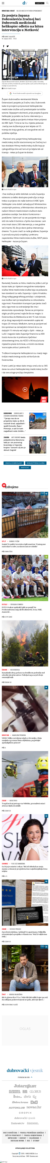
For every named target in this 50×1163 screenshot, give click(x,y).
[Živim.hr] (17, 1096)
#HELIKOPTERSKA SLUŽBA (36, 463)
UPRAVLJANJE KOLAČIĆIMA (25, 1148)
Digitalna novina (17, 1140)
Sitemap (36, 1140)
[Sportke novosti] (25, 1091)
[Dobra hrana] (20, 1102)
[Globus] (35, 1091)
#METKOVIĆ (25, 468)
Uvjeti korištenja (10, 1132)
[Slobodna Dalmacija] (14, 1091)
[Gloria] (27, 1096)
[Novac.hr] (34, 1107)
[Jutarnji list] (25, 1086)
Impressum (12, 1138)
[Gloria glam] (35, 1096)
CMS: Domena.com (32, 1156)
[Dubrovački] (25, 3)
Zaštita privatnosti (13, 1135)
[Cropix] (25, 1112)
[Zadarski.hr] (18, 1123)
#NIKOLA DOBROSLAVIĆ (13, 463)
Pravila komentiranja (33, 1135)
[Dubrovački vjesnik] (25, 1117)
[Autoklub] (17, 1107)
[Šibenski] (32, 1123)
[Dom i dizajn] (34, 1102)
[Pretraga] (47, 3)
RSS (28, 1140)
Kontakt (23, 1138)
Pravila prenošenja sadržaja (32, 1132)
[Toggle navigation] (3, 3)
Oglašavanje (34, 1138)
